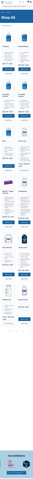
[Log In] (23, 2)
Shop (2, 12)
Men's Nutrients (7, 247)
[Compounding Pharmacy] (11, 464)
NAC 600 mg (22, 141)
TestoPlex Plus (6, 299)
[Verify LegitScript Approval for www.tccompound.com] (25, 464)
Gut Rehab (5, 46)
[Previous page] (2, 331)
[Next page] (30, 331)
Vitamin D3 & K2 (23, 299)
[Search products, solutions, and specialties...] (30, 6)
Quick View (8, 73)
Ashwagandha (22, 191)
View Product (24, 170)
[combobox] (16, 6)
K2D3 (4, 141)
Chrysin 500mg (22, 247)
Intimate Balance (23, 46)
